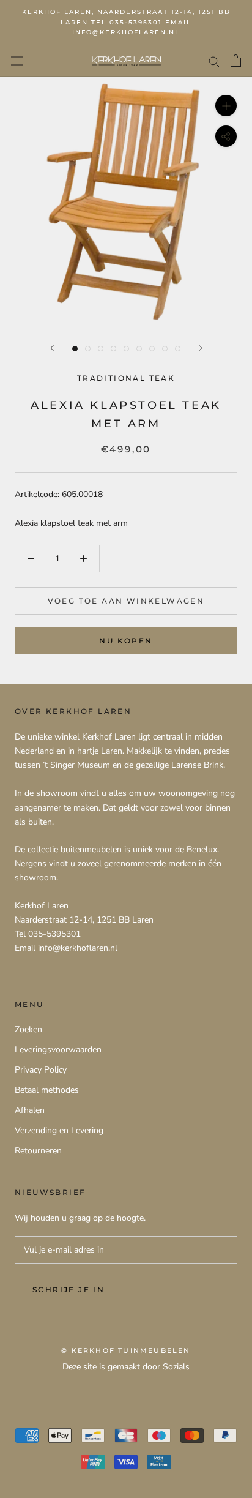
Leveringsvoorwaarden (58, 1049)
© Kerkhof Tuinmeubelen (125, 1350)
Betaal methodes (47, 1090)
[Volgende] (200, 348)
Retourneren (38, 1150)
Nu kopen (125, 640)
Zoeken (28, 1029)
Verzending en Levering (59, 1130)
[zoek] (214, 61)
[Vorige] (52, 348)
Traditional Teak (126, 378)
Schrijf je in (68, 1289)
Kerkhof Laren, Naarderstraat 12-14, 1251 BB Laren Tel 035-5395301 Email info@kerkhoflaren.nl (126, 22)
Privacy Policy (41, 1070)
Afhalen (30, 1110)
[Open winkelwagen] (236, 60)
